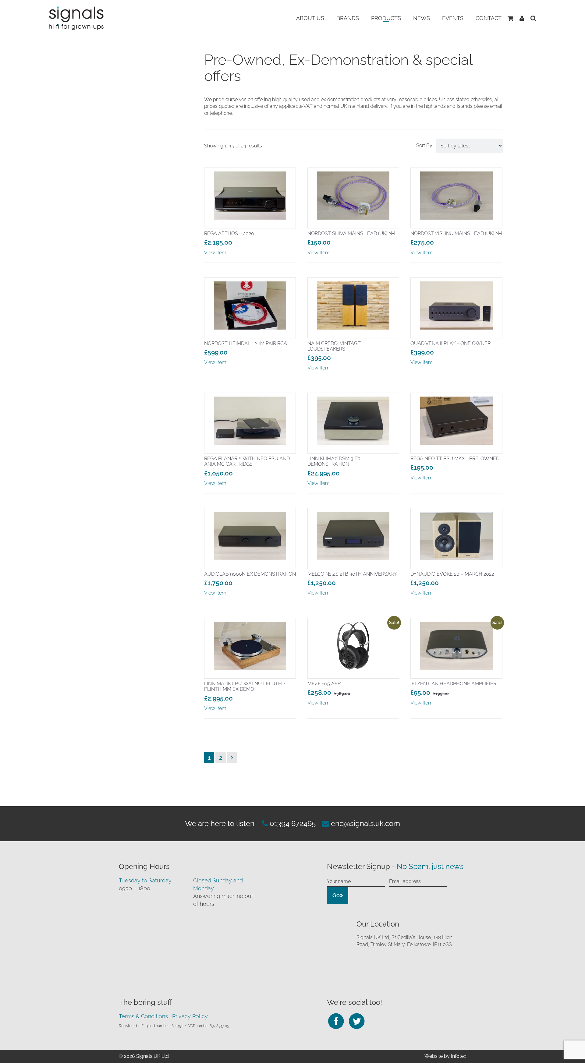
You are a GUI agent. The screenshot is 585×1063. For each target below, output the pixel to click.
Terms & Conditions (143, 1016)
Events (452, 18)
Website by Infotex (445, 1056)
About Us (310, 18)
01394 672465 (292, 823)
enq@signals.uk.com (365, 823)
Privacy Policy (190, 1016)
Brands (347, 18)
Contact (489, 18)
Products (386, 18)
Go (336, 895)
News (421, 18)
